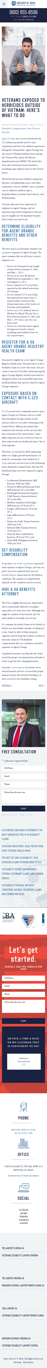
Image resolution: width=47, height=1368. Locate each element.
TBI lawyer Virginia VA (13, 1278)
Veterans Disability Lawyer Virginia (20, 1255)
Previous (6, 685)
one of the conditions (23, 564)
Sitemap (18, 1362)
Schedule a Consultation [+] (24, 1061)
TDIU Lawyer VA (9, 1308)
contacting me (18, 668)
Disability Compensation (14, 129)
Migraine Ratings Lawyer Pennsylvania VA (23, 1285)
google (27, 1213)
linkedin (27, 1217)
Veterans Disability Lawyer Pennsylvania (23, 1315)
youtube (27, 1223)
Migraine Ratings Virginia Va (16, 1338)
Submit (24, 808)
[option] (21, 921)
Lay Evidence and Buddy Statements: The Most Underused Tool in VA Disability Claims (22, 835)
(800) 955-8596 (23, 1130)
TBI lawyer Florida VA (13, 1248)
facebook (28, 1210)
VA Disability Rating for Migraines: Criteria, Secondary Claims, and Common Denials (22, 874)
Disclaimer (28, 1362)
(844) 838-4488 (23, 1133)
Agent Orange (8, 139)
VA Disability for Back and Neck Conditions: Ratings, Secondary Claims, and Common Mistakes (22, 890)
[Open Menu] (4, 4)
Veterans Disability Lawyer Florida (20, 1345)
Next (41, 685)
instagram (28, 1220)
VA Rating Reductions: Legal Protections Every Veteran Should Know (22, 848)
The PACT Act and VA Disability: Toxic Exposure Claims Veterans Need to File (21, 860)
